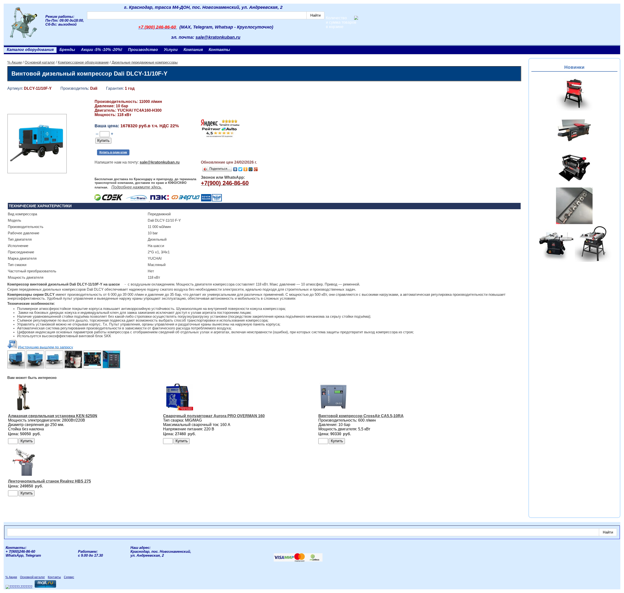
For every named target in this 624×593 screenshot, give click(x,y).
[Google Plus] (255, 169)
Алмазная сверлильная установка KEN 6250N (52, 416)
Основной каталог (40, 62)
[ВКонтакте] (235, 169)
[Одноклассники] (245, 169)
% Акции (14, 62)
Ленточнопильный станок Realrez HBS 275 (49, 481)
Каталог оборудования (30, 50)
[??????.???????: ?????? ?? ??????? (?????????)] (19, 587)
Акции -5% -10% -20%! (101, 50)
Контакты (219, 50)
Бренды (67, 50)
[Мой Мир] (250, 169)
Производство (143, 50)
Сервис (69, 577)
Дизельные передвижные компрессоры (145, 62)
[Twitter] (240, 169)
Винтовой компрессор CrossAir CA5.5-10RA (361, 416)
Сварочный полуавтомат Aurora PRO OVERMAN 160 (214, 416)
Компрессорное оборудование (83, 62)
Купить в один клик (113, 152)
